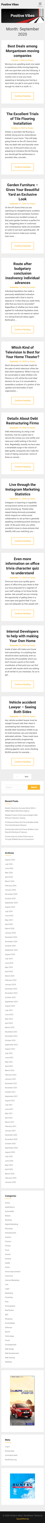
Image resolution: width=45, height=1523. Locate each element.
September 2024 (11, 950)
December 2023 (11, 989)
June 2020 (9, 1161)
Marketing (9, 1293)
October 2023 (10, 997)
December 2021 (11, 1083)
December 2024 (11, 937)
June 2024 (9, 963)
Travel (7, 1340)
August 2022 (10, 1049)
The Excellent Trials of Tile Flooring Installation (22, 119)
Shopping (8, 1319)
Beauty (7, 1216)
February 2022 (10, 1075)
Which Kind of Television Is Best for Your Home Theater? (22, 352)
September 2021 (11, 1096)
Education (9, 1229)
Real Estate (9, 1310)
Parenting (9, 1297)
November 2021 (11, 1088)
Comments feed (11, 1455)
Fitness (8, 1246)
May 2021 (9, 1113)
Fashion (8, 1237)
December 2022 (11, 1032)
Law (6, 1284)
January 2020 (10, 1182)
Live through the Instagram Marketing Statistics (22, 489)
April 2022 (9, 1066)
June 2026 (9, 868)
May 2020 (9, 1165)
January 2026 (10, 890)
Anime (7, 1203)
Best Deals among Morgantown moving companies (22, 51)
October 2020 (10, 1144)
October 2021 (10, 1092)
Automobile (9, 1211)
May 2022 (9, 1062)
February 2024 (10, 980)
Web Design (9, 1349)
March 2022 (9, 1070)
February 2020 (10, 1178)
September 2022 (11, 1045)
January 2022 (10, 1079)
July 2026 (9, 864)
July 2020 (9, 1156)
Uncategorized (10, 1345)
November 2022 (11, 1036)
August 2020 (10, 1152)
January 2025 (10, 933)
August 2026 (10, 860)
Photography (10, 1306)
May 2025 (9, 920)
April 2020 (9, 1169)
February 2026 (10, 886)
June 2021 (9, 1109)
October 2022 (10, 1040)
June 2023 (9, 1014)
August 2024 (10, 954)
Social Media (10, 1323)
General (8, 1259)
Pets (6, 1302)
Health (7, 1263)
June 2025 (9, 916)
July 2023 (9, 1010)
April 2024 (9, 971)
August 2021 (10, 1101)
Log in (7, 1447)
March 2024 (9, 976)
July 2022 (9, 1053)
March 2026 (9, 881)
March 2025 (9, 928)
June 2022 (9, 1058)
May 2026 (9, 873)
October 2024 (10, 946)
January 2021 (10, 1131)
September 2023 (11, 1002)
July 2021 (9, 1105)
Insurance (9, 1276)
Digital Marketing (11, 1224)
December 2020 (11, 1135)
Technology (9, 1336)
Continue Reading (22, 96)
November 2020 (11, 1139)
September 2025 (11, 903)
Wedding (8, 1362)
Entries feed (9, 1451)
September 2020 (11, 1148)
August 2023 (10, 1006)
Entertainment (10, 1233)
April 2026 (9, 877)
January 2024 (10, 984)
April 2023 (9, 1023)
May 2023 (9, 1019)
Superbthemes (22, 1519)
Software (8, 1327)
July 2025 (9, 911)
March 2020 (9, 1174)
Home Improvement (12, 1272)
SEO (6, 1315)
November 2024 (11, 941)
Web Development (12, 1353)
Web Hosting (10, 1358)
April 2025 (9, 924)
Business (8, 1220)
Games (7, 1254)
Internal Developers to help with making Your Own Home (22, 636)
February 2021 (10, 1126)
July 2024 (9, 959)
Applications (10, 1207)
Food (7, 1250)
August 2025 (10, 907)
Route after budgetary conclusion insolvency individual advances (22, 273)
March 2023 (9, 1027)
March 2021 (9, 1122)
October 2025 (10, 898)
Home (7, 1267)
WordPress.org (11, 1460)
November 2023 (11, 993)
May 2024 (9, 967)
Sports (7, 1332)
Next (26, 777)
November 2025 (11, 894)
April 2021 (9, 1118)
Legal (7, 1289)
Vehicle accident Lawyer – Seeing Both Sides (22, 707)
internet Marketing (12, 1280)
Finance (8, 1241)
